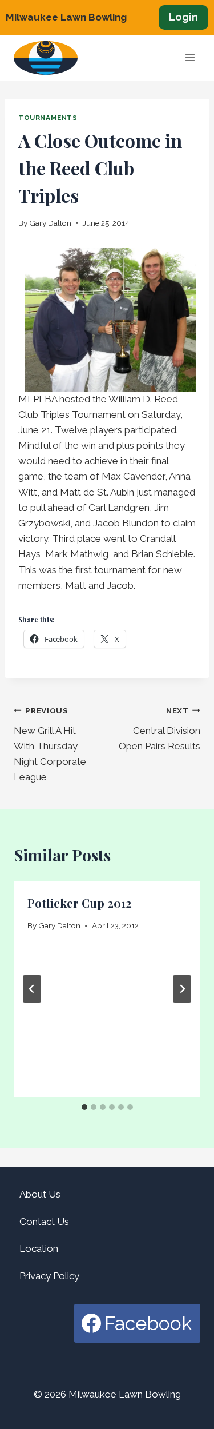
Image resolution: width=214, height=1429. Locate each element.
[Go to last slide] (32, 989)
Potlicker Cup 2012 (79, 903)
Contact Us (44, 1221)
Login (183, 17)
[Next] (182, 989)
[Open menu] (189, 58)
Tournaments (48, 118)
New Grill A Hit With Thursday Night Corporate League (50, 744)
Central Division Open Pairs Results (159, 729)
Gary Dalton (50, 222)
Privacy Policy (49, 1276)
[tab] (84, 1107)
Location (38, 1248)
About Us (39, 1194)
